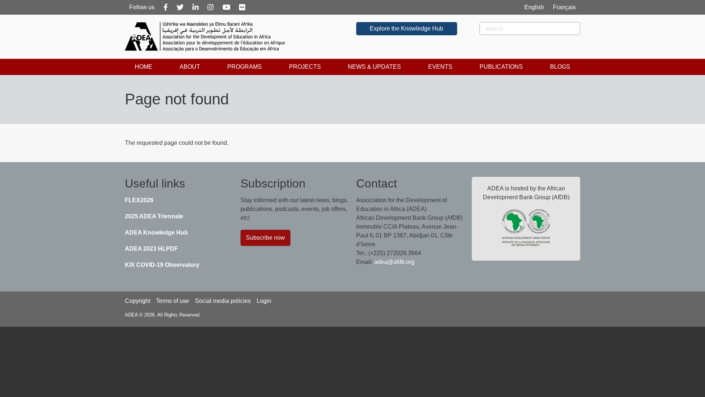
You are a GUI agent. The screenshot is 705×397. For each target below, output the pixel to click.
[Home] (208, 36)
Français (564, 7)
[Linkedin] (195, 7)
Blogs (560, 67)
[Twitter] (180, 7)
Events (440, 67)
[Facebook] (165, 7)
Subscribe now (265, 238)
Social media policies (223, 301)
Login (264, 301)
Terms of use (172, 301)
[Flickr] (242, 7)
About (190, 67)
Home (143, 67)
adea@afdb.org (394, 262)
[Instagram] (210, 7)
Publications (501, 67)
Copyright (137, 301)
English (534, 7)
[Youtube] (226, 7)
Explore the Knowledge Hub (406, 28)
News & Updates (374, 67)
